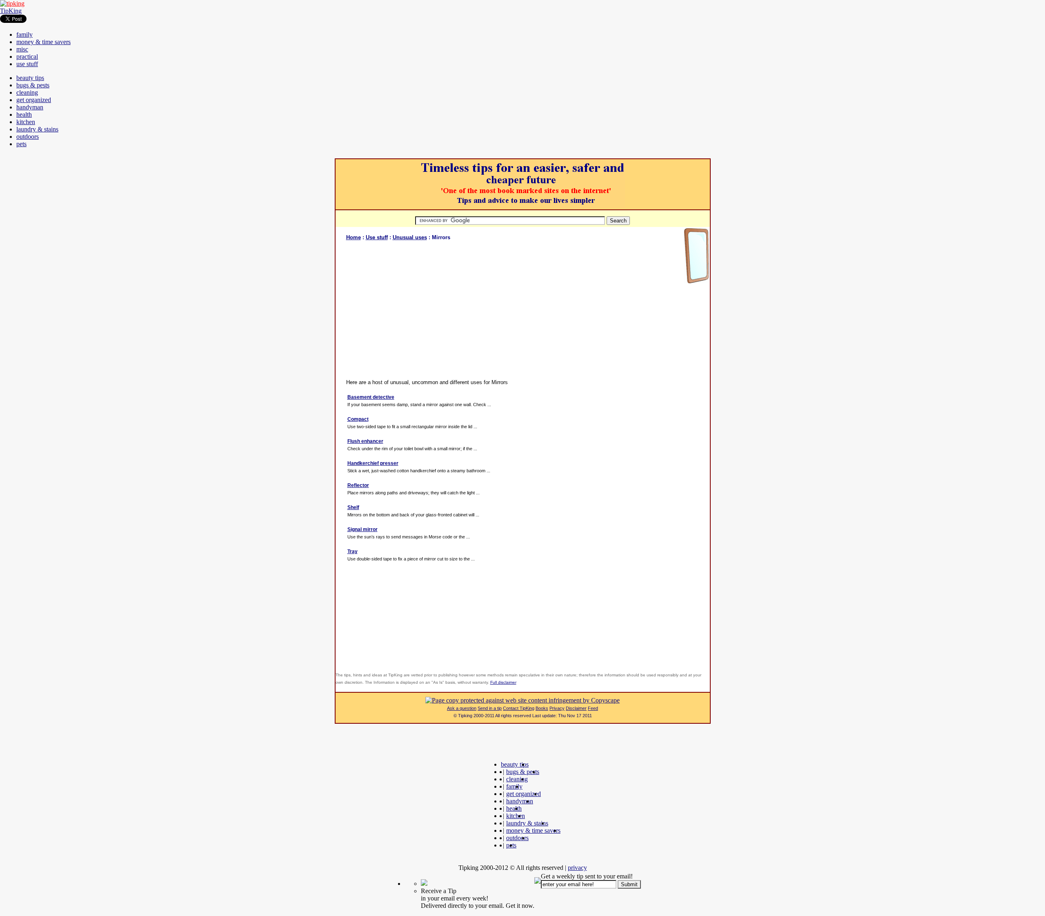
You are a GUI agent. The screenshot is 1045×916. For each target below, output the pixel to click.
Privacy (557, 708)
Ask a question (461, 708)
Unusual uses (410, 237)
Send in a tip (490, 708)
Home (353, 237)
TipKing (11, 10)
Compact (358, 419)
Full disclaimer (503, 682)
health (24, 114)
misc (22, 49)
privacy (577, 867)
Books (542, 708)
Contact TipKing (518, 708)
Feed (593, 708)
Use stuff (377, 237)
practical (27, 56)
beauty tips (30, 77)
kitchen (25, 121)
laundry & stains (37, 129)
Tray (352, 551)
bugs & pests (32, 85)
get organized (33, 99)
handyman (29, 107)
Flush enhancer (365, 441)
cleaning (27, 92)
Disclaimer (576, 708)
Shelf (353, 507)
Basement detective (370, 397)
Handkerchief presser (372, 463)
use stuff (27, 63)
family (24, 34)
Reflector (358, 485)
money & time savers (43, 41)
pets (21, 143)
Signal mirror (362, 529)
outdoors (27, 136)
